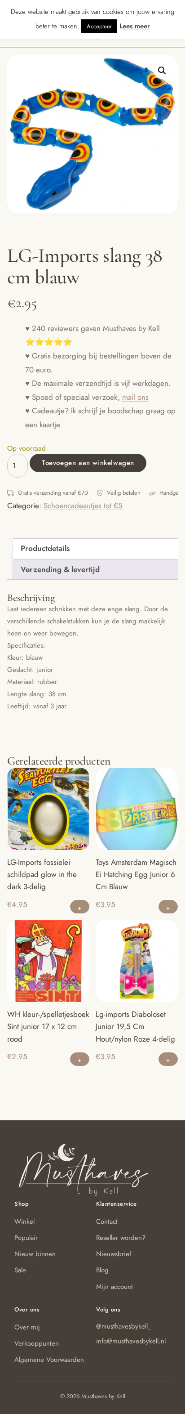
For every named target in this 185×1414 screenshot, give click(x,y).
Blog (102, 1270)
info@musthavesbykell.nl (131, 1341)
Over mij (27, 1327)
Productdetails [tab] (45, 548)
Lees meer (134, 26)
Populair (26, 1238)
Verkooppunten (36, 1343)
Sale (20, 1270)
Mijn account (114, 1287)
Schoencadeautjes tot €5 (83, 505)
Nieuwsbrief (113, 1254)
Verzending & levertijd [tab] (60, 569)
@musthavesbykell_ (123, 1326)
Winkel (24, 1221)
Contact (107, 1221)
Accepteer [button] (99, 26)
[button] (162, 71)
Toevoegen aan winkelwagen (88, 463)
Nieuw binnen (35, 1254)
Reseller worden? (120, 1238)
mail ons (135, 397)
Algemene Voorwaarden (49, 1360)
